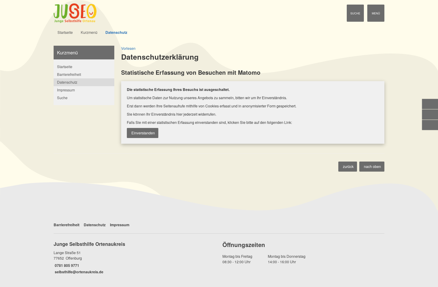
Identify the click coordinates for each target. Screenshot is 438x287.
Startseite (65, 32)
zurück (348, 166)
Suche (62, 97)
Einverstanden (143, 133)
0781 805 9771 (66, 265)
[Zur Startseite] (135, 13)
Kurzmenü (89, 32)
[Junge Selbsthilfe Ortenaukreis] (135, 257)
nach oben (372, 166)
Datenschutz (116, 32)
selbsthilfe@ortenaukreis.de (78, 271)
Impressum (66, 90)
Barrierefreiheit (69, 74)
